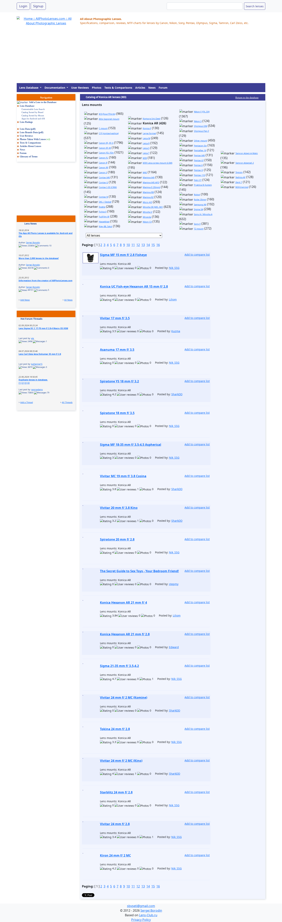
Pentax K (198, 165)
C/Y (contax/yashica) (109, 133)
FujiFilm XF (104, 216)
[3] (25, 383)
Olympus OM (200, 126)
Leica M (146, 138)
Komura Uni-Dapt (151, 118)
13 (143, 245)
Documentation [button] (55, 87)
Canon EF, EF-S (106, 142)
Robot (197, 194)
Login (23, 6)
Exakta (102, 206)
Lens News (30, 223)
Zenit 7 (238, 182)
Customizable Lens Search (33, 109)
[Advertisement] (132, 56)
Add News (25, 300)
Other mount (200, 140)
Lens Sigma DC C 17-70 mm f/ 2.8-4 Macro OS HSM (43, 328)
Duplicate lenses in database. (33, 379)
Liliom (173, 299)
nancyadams (37, 389)
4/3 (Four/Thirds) (107, 113)
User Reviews (80, 87)
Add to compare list (197, 254)
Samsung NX (200, 204)
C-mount (103, 128)
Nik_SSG (174, 268)
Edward (174, 647)
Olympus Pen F (201, 131)
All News (68, 300)
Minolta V (147, 211)
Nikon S (198, 121)
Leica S (146, 148)
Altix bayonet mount (109, 118)
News (152, 87)
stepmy (173, 584)
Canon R (103, 162)
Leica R (146, 143)
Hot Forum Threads (31, 318)
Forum (163, 87)
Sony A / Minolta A (203, 214)
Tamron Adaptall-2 (244, 162)
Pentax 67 (199, 160)
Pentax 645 (199, 155)
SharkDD (176, 394)
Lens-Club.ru (148, 915)
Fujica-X (102, 211)
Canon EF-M (105, 147)
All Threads (67, 402)
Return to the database (247, 97)
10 (128, 245)
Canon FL (103, 157)
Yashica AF (240, 177)
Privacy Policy (141, 920)
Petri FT (198, 180)
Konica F (147, 128)
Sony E (197, 223)
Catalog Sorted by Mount (32, 115)
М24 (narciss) (241, 187)
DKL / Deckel (105, 201)
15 (153, 245)
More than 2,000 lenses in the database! (39, 258)
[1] (20, 383)
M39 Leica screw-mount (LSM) (157, 162)
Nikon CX (147, 221)
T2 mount (199, 228)
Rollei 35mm (200, 199)
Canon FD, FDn (106, 152)
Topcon (239, 172)
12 (138, 245)
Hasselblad (104, 221)
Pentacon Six (200, 145)
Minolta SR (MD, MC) (153, 207)
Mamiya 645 (149, 177)
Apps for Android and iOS (33, 118)
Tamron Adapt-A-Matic (246, 153)
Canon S (103, 172)
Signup (38, 6)
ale (32, 338)
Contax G (103, 182)
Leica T (146, 153)
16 (158, 245)
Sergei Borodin (33, 242)
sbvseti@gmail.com (141, 906)
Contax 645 (104, 177)
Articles (140, 87)
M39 (145, 158)
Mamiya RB (148, 192)
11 (133, 245)
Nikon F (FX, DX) (201, 111)
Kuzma (175, 331)
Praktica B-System (203, 184)
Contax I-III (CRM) (108, 187)
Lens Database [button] (29, 87)
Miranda (147, 216)
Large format (149, 133)
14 (148, 245)
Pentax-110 (199, 175)
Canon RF (103, 167)
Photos (96, 87)
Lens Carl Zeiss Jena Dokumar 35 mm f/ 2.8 (40, 354)
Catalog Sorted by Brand (32, 112)
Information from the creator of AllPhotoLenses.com (45, 280)
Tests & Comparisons (118, 87)
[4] (28, 383)
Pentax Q (198, 170)
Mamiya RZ (148, 197)
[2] (22, 383)
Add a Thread (26, 402)
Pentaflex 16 (200, 150)
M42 (145, 172)
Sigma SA (198, 209)
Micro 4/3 (147, 202)
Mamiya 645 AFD (151, 182)
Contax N (103, 196)
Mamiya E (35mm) (151, 187)
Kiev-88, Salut (105, 226)
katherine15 (36, 364)
